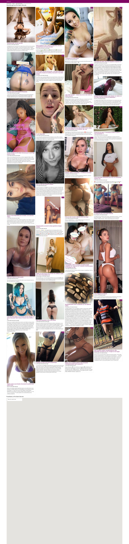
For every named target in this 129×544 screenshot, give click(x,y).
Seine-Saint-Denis (19, 3)
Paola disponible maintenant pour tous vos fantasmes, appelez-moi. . (107, 178)
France (13, 3)
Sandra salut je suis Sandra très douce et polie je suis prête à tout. (20, 384)
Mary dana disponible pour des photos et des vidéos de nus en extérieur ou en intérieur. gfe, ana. (78, 128)
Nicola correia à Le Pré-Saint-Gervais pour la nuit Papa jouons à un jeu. (21, 153)
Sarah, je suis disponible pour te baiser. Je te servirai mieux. (20, 216)
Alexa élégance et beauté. (100, 293)
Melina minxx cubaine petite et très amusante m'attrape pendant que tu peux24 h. (76, 363)
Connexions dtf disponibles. (72, 58)
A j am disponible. (40, 134)
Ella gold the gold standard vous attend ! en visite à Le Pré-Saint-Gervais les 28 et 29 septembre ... (108, 96)
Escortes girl (9, 3)
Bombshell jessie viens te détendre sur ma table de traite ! (78, 305)
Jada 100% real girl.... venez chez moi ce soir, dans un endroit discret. (78, 95)
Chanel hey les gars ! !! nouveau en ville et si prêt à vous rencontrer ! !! (107, 133)
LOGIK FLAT (9, 1)
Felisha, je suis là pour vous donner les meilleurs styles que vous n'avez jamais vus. (49, 274)
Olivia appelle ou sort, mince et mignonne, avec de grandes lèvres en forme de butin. (48, 46)
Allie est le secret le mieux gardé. (15, 277)
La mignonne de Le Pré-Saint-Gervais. (103, 213)
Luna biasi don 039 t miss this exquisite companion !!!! (107, 61)
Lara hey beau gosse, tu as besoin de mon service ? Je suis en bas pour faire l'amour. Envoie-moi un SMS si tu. (21, 318)
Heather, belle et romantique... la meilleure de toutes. (78, 172)
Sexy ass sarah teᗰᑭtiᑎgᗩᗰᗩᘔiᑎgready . (17, 91)
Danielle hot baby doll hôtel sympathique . (46, 362)
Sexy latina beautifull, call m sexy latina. (46, 320)
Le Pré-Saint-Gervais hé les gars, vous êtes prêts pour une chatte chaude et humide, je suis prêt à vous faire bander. (49, 73)
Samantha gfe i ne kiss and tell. (15, 43)
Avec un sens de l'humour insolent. (45, 184)
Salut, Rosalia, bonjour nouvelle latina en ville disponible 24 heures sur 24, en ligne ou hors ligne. (107, 351)
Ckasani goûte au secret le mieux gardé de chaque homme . (49, 226)
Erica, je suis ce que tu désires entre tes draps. (77, 217)
